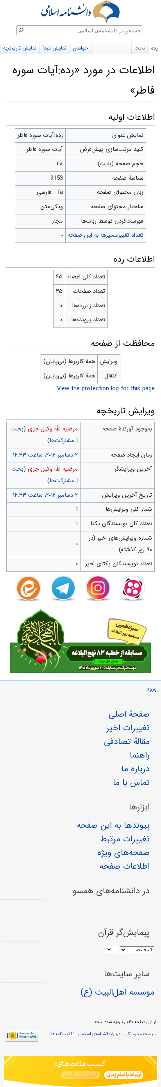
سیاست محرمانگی (140, 1033)
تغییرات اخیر (128, 728)
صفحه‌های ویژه (123, 852)
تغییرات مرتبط (125, 839)
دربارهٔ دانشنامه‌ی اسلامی (99, 1033)
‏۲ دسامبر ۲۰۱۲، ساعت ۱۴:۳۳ (45, 455)
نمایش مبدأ (54, 48)
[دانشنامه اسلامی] (80, 11)
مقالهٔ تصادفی (127, 741)
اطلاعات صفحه (125, 866)
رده (154, 48)
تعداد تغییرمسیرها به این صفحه (105, 235)
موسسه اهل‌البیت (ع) (117, 992)
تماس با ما (131, 782)
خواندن (80, 48)
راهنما (140, 755)
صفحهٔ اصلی (129, 714)
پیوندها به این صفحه (113, 825)
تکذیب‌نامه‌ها (62, 1033)
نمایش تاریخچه (19, 48)
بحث (17, 429)
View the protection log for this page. (105, 388)
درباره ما (136, 768)
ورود (152, 689)
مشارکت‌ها (62, 440)
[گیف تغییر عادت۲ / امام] (80, 1071)
